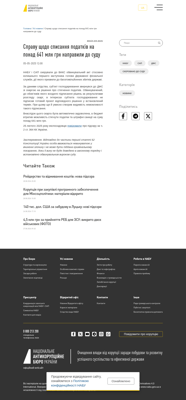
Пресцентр (29, 297)
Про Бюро (29, 258)
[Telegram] (94, 334)
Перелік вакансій (142, 264)
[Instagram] (101, 334)
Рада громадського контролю (147, 303)
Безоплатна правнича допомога (148, 311)
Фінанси (100, 273)
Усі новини (66, 258)
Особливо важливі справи (72, 269)
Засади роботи (30, 273)
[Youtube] (87, 334)
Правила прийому (142, 273)
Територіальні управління (35, 269)
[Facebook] (73, 334)
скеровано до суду (134, 71)
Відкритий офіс (69, 297)
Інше (136, 297)
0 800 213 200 (31, 331)
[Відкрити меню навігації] (158, 7)
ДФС (153, 63)
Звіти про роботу (104, 264)
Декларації (102, 286)
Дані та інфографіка (106, 269)
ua (142, 7)
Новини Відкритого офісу (71, 303)
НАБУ (125, 63)
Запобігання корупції (106, 282)
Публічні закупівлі (142, 307)
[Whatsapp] (108, 334)
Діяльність (103, 258)
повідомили (74, 125)
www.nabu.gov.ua (150, 387)
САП (140, 63)
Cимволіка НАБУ (31, 310)
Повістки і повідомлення (71, 273)
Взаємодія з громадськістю (109, 277)
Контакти (102, 297)
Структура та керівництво (35, 264)
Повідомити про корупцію (141, 334)
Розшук (63, 277)
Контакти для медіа (32, 314)
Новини (127, 93)
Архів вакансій (140, 269)
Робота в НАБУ (142, 258)
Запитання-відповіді (33, 277)
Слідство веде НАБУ (69, 311)
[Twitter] (80, 334)
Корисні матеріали (68, 307)
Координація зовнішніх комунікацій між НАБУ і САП (36, 304)
